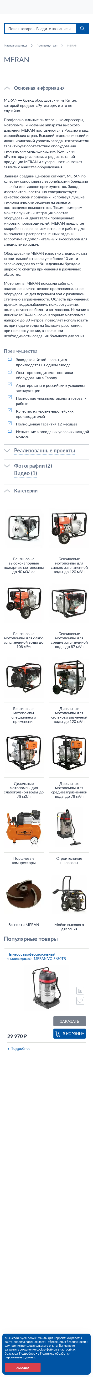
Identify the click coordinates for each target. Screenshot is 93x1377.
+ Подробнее (18, 1048)
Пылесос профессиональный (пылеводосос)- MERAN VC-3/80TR (36, 956)
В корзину (73, 1033)
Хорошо (22, 1367)
